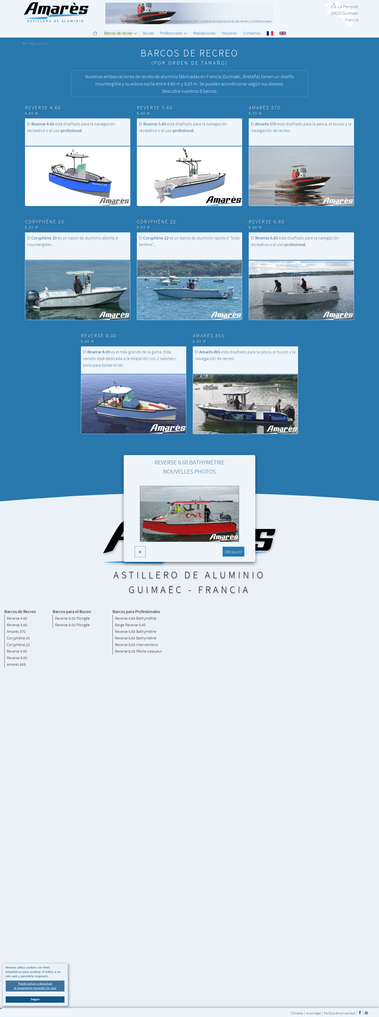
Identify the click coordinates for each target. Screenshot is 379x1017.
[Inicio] (95, 33)
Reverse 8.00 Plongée (72, 618)
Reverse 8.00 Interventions (136, 644)
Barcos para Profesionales (136, 611)
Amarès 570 (16, 631)
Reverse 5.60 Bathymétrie (135, 631)
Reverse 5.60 (17, 624)
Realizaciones (204, 33)
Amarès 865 (16, 664)
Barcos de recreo (118, 33)
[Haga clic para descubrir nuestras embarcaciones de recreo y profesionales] (189, 13)
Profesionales (171, 33)
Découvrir (233, 551)
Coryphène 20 (18, 638)
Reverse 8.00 (17, 657)
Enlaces (297, 1013)
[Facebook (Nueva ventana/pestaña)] (360, 1013)
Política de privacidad (339, 1013)
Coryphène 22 (18, 644)
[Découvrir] (189, 517)
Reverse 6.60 (17, 651)
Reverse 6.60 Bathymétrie (135, 638)
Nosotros (229, 33)
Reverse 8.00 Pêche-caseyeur (138, 651)
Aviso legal (313, 1013)
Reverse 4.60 (17, 618)
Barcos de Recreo (20, 611)
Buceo (148, 33)
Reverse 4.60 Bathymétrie (135, 618)
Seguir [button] (35, 999)
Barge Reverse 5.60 (130, 624)
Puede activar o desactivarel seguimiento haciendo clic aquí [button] (35, 986)
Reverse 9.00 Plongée (72, 624)
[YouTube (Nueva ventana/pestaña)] (366, 1013)
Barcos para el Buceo (72, 611)
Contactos (252, 33)
